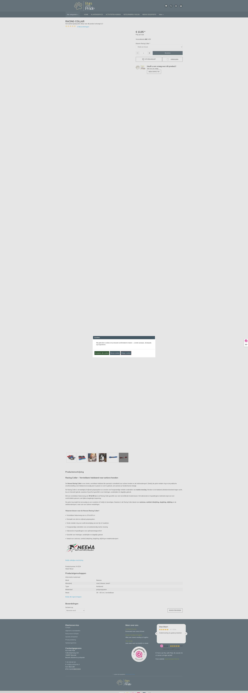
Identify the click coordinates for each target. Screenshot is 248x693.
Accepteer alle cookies (102, 353)
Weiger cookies (126, 353)
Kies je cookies (115, 353)
